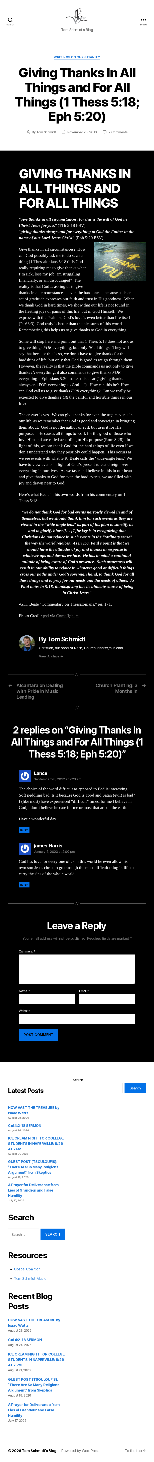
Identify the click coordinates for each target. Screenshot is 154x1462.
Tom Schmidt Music (30, 1278)
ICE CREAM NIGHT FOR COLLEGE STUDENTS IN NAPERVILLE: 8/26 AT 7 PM (36, 1143)
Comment (27, 951)
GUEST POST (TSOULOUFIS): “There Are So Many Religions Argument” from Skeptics (33, 1167)
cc (77, 616)
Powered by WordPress (80, 1451)
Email (84, 991)
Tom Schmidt (46, 132)
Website (24, 1011)
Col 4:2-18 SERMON (24, 1125)
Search (78, 1080)
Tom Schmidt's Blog (39, 1451)
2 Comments (117, 132)
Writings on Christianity (77, 57)
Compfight (65, 616)
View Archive (51, 656)
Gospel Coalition (27, 1269)
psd (46, 616)
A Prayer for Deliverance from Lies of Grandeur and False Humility (33, 1190)
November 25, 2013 (82, 132)
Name (24, 991)
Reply (24, 829)
